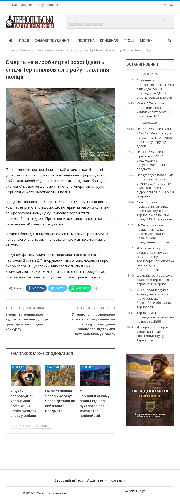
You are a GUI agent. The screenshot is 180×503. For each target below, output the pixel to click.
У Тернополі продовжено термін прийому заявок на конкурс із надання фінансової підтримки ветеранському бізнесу (92, 324)
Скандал (18, 367)
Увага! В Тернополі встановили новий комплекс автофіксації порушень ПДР (153, 109)
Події (24, 40)
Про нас (11, 5)
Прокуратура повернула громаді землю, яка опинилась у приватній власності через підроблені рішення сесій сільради (155, 185)
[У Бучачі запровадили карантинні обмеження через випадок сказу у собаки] (26, 375)
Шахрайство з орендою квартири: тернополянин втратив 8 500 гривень (155, 279)
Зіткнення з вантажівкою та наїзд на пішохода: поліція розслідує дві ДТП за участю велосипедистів (155, 88)
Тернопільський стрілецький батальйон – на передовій (155, 317)
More (145, 40)
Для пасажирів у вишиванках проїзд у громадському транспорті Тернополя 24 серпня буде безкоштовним (155, 259)
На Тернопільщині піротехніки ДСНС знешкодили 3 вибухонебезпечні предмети (151, 160)
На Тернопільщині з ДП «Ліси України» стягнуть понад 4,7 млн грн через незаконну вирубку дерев (154, 137)
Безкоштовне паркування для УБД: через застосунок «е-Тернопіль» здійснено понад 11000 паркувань (154, 210)
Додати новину (32, 5)
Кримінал (109, 40)
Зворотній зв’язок (69, 480)
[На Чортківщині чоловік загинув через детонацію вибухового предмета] (60, 375)
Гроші (129, 40)
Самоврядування (51, 40)
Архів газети (97, 480)
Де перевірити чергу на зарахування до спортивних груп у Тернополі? (154, 333)
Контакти (54, 5)
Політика (86, 40)
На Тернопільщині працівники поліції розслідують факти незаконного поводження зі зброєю (153, 233)
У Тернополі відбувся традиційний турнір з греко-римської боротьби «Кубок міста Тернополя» (154, 298)
